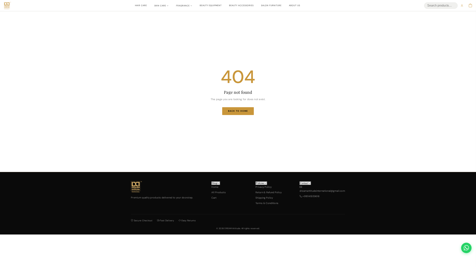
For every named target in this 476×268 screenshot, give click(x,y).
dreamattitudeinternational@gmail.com (322, 190)
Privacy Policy (263, 187)
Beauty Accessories (241, 5)
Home (214, 187)
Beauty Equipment (211, 5)
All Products (218, 192)
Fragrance (183, 5)
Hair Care (141, 5)
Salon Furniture (271, 5)
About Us (294, 5)
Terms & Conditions (266, 203)
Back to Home (238, 111)
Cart (213, 197)
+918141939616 (310, 196)
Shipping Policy (264, 197)
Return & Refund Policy (268, 192)
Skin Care (160, 5)
